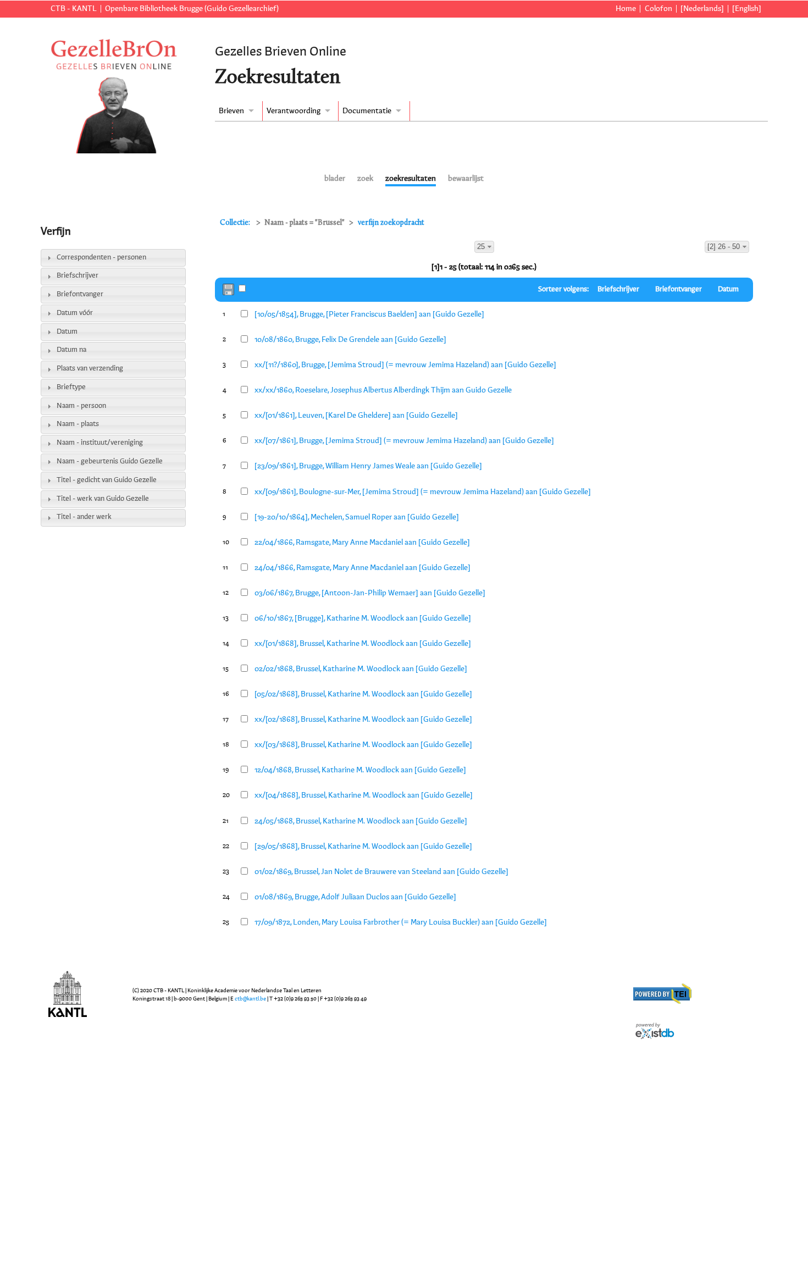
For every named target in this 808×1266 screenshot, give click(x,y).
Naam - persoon (81, 406)
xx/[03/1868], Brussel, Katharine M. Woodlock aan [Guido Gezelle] (363, 745)
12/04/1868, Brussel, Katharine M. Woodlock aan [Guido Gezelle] (360, 770)
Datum (67, 331)
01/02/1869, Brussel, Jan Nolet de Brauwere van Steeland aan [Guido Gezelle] (381, 872)
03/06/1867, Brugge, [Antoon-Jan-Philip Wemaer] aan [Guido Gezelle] (369, 593)
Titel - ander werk (84, 517)
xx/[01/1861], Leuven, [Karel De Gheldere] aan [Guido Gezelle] (356, 415)
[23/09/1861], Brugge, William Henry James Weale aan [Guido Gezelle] (368, 466)
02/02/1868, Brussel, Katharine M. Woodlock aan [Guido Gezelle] (360, 669)
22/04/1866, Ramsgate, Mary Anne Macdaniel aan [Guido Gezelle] (362, 542)
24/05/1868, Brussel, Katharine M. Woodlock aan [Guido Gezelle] (360, 821)
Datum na (71, 349)
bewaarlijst (466, 179)
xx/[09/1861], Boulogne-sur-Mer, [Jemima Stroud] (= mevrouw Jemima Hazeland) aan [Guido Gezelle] (422, 492)
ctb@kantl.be (250, 999)
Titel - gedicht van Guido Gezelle (107, 480)
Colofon (658, 9)
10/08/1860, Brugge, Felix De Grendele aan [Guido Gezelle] (350, 340)
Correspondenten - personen (101, 257)
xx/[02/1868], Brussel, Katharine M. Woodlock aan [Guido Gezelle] (363, 719)
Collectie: (236, 222)
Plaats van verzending (90, 368)
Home (626, 9)
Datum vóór (75, 313)
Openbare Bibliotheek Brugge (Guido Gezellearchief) (192, 9)
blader (334, 179)
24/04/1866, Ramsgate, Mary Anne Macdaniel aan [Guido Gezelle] (362, 568)
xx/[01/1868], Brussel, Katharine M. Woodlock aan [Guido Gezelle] (362, 644)
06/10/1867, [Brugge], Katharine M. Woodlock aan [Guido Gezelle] (362, 618)
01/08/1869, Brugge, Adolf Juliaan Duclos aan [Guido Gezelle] (355, 897)
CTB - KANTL (74, 9)
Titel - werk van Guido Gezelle (103, 498)
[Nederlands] (702, 9)
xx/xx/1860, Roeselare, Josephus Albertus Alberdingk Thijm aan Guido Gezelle (383, 390)
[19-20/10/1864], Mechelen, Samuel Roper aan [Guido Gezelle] (356, 517)
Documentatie (366, 111)
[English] (746, 9)
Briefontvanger (80, 294)
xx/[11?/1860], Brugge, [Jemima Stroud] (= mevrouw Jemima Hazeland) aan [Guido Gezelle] (405, 365)
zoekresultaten (410, 179)
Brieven (231, 111)
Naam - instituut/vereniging (100, 442)
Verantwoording (293, 111)
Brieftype (71, 387)
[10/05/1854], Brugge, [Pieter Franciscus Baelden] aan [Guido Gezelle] (369, 314)
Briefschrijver (77, 275)
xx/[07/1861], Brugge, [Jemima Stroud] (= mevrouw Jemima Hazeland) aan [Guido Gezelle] (404, 441)
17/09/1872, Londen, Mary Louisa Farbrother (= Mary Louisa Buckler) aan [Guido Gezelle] (400, 922)
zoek (365, 179)
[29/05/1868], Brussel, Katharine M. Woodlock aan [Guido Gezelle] (363, 846)
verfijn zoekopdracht (391, 222)
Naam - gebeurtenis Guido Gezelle (110, 461)
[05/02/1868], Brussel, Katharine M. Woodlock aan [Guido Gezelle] (363, 694)
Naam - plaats (78, 424)
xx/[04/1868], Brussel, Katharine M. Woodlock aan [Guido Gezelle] (363, 795)
